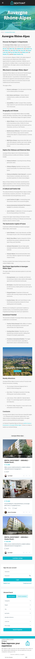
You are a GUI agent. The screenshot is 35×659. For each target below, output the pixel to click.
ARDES (14, 496)
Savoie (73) (6, 54)
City (5, 609)
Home (2, 32)
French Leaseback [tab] (22, 596)
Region (6, 605)
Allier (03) (11, 48)
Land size (7, 621)
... (22, 469)
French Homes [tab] (11, 596)
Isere (6, 456)
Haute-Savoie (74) (18, 54)
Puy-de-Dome (8, 496)
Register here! (6, 583)
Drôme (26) (7, 50)
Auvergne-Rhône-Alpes (17, 367)
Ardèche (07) (20, 48)
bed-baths (7, 613)
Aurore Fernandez (12, 512)
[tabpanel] (17, 615)
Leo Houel (10, 475)
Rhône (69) (25, 52)
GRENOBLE (11, 456)
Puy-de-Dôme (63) (15, 52)
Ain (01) (5, 48)
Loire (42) (22, 50)
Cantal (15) (29, 48)
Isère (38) (15, 50)
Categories (7, 600)
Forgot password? (27, 583)
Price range (7, 625)
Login (17, 579)
